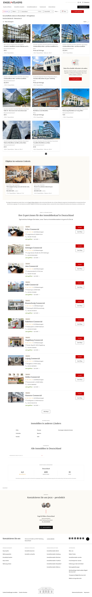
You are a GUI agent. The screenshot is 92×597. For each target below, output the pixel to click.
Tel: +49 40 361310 (46, 521)
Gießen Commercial (32, 377)
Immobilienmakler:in (32, 7)
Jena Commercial (31, 266)
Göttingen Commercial (33, 248)
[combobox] (28, 11)
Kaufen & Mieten (7, 7)
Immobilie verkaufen (19, 7)
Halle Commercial (31, 285)
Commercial (43, 7)
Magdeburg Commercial (34, 340)
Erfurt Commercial (32, 229)
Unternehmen (51, 7)
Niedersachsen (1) (18, 18)
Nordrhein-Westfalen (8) (8, 18)
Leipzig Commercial (32, 358)
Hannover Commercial (33, 395)
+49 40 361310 (50, 539)
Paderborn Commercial (33, 322)
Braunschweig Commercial (35, 303)
